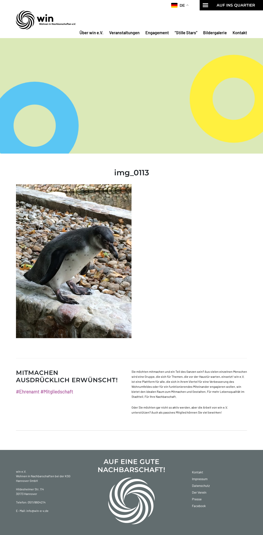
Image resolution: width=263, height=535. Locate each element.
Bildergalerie (215, 32)
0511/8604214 (37, 502)
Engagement (157, 32)
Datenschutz (201, 485)
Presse (197, 499)
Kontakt (240, 32)
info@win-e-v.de (37, 510)
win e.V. (21, 471)
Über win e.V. (91, 32)
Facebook (199, 506)
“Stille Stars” (186, 32)
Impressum (200, 479)
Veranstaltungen (124, 32)
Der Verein (199, 492)
